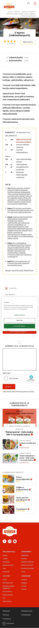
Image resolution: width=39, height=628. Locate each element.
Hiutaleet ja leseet (8, 583)
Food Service (10, 623)
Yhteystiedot (6, 611)
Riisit (4, 598)
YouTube (15, 541)
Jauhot (5, 579)
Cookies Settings (19, 315)
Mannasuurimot (7, 591)
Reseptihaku (24, 555)
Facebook (4, 541)
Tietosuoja (6, 615)
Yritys (4, 568)
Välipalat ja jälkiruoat (27, 562)
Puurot (23, 572)
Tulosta (13, 288)
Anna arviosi (28, 42)
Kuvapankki (6, 572)
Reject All (19, 320)
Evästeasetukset (25, 615)
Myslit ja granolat (8, 595)
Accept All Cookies (19, 326)
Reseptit (17, 11)
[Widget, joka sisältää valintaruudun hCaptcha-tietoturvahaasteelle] (19, 378)
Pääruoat (24, 559)
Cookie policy (7, 619)
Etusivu (10, 11)
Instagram (9, 541)
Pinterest (23, 589)
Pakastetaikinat (7, 601)
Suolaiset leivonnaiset (27, 568)
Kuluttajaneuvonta (8, 565)
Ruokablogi (6, 562)
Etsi (28, 3)
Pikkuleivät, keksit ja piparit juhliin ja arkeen (20, 14)
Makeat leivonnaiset (28, 11)
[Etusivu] (9, 6)
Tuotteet (5, 559)
